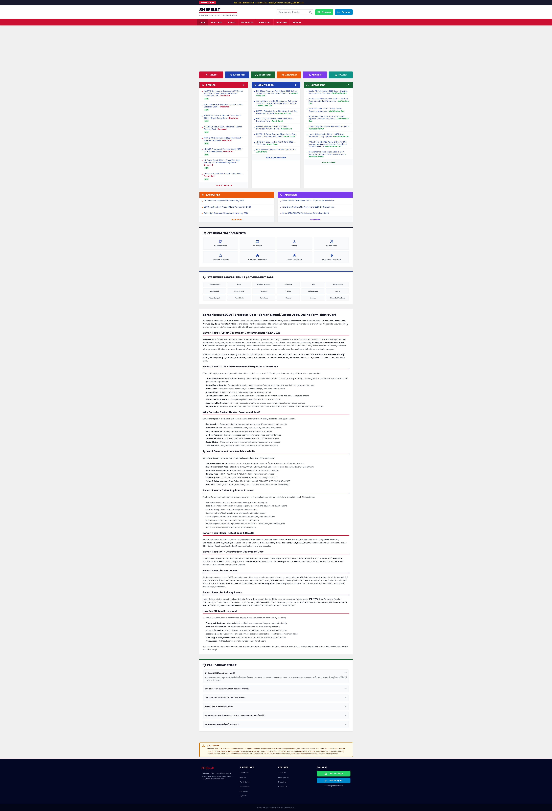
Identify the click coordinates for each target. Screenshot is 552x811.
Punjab (288, 291)
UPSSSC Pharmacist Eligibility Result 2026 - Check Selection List (223, 150)
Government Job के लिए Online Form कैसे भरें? (276, 697)
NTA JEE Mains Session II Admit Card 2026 (276, 150)
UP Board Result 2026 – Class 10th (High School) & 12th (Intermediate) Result (222, 162)
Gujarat (288, 298)
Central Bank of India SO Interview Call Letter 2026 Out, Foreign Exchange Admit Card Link (276, 103)
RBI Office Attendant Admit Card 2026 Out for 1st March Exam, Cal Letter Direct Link (277, 93)
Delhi (313, 285)
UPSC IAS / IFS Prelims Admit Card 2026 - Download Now (275, 120)
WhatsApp (324, 12)
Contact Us (282, 787)
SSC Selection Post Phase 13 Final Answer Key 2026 (227, 207)
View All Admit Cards (276, 158)
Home (202, 22)
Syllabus (297, 22)
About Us (282, 773)
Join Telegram (334, 780)
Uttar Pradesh (214, 285)
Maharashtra (337, 285)
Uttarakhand (313, 291)
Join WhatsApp (333, 773)
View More (237, 220)
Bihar (239, 285)
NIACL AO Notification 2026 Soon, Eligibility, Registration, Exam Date (328, 92)
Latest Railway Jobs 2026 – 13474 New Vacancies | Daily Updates (329, 135)
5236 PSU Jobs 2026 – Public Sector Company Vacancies (326, 109)
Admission (281, 22)
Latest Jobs (216, 22)
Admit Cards (247, 22)
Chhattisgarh (239, 291)
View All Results (223, 185)
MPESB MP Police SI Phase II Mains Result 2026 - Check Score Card (222, 116)
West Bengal (214, 298)
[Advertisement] (276, 47)
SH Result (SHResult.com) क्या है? (276, 673)
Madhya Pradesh (263, 285)
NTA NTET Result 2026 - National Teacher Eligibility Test (223, 128)
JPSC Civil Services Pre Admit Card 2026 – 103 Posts (275, 143)
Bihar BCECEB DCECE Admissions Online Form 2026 (305, 213)
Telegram (343, 12)
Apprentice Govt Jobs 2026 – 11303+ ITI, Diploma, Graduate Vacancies (328, 118)
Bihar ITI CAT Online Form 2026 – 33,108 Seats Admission (308, 201)
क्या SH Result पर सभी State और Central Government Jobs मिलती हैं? (276, 715)
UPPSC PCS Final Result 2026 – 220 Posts (223, 174)
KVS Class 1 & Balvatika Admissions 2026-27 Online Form (308, 207)
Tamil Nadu (239, 298)
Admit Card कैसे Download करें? (276, 706)
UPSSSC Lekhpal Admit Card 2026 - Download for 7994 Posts (274, 127)
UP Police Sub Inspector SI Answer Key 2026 (224, 201)
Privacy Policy (283, 777)
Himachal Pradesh (337, 298)
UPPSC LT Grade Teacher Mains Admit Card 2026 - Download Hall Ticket (276, 135)
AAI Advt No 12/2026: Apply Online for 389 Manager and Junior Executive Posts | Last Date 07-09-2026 (328, 144)
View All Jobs (328, 162)
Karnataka (264, 298)
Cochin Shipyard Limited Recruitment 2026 (328, 127)
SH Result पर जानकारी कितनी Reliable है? (276, 724)
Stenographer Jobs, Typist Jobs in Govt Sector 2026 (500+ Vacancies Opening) (327, 154)
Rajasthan (288, 285)
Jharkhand (214, 291)
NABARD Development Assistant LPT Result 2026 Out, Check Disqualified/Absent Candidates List (223, 93)
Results (231, 22)
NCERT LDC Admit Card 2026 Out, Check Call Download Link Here (276, 112)
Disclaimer (282, 782)
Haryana (263, 291)
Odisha (337, 291)
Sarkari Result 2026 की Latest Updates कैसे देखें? (276, 688)
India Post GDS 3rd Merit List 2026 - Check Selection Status (223, 105)
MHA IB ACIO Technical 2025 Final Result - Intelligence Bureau (223, 139)
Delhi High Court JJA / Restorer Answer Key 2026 (226, 213)
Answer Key (265, 22)
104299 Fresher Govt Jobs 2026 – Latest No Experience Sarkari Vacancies (329, 101)
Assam (313, 298)
